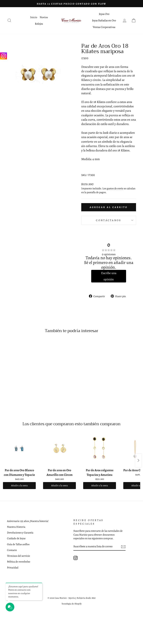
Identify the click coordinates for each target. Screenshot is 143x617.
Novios (44, 17)
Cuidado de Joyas (16, 538)
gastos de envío (115, 188)
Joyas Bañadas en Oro (104, 20)
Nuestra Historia (16, 527)
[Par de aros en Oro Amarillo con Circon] (59, 449)
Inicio (33, 17)
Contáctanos (108, 220)
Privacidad (12, 567)
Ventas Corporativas (104, 27)
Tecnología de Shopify (72, 603)
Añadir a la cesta (19, 485)
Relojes (39, 24)
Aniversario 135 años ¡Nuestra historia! (27, 521)
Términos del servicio (18, 556)
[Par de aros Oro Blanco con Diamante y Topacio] (19, 449)
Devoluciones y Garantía (20, 532)
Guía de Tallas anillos (18, 544)
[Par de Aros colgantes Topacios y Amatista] (99, 449)
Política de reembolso (18, 561)
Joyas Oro (104, 14)
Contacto (12, 550)
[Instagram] (3, 55)
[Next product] (138, 460)
